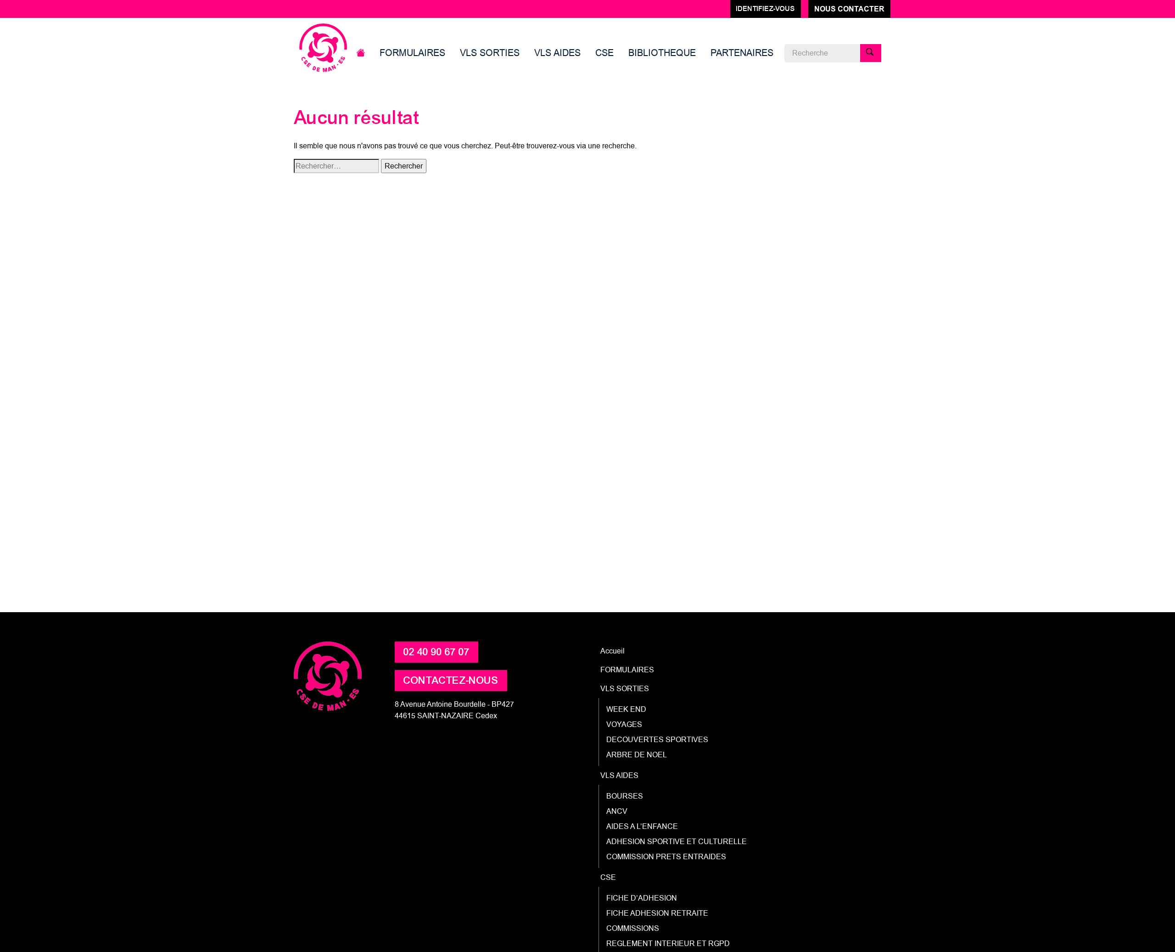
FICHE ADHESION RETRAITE (657, 913)
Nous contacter (849, 9)
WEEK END (626, 709)
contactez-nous (450, 680)
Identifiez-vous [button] (765, 9)
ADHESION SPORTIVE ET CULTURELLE (676, 841)
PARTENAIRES (742, 52)
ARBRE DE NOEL (636, 754)
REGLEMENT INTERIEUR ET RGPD (668, 943)
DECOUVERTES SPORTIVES (657, 739)
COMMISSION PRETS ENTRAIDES (666, 856)
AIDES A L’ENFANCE (642, 826)
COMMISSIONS (632, 928)
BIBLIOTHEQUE (662, 52)
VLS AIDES (557, 52)
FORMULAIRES (412, 52)
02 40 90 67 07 (436, 652)
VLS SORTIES (490, 52)
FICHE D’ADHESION (641, 898)
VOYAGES (624, 724)
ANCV (616, 811)
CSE (604, 52)
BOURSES (624, 796)
